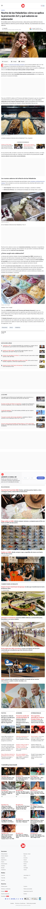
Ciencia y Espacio (4, 855)
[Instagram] (7, 898)
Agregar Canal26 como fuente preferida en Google (37, 29)
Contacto (25, 886)
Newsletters (5, 896)
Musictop (3, 880)
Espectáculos (3, 859)
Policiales (3, 865)
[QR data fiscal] (40, 899)
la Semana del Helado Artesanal (17, 64)
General (3, 10)
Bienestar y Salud (27, 853)
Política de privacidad (28, 888)
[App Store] (27, 899)
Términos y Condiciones (20, 903)
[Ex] (9, 898)
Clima (25, 855)
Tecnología (26, 867)
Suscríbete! (40, 477)
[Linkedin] (14, 898)
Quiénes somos (4, 886)
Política (3, 713)
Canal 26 (5, 28)
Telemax (25, 877)
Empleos (25, 893)
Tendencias (3, 869)
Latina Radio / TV (27, 875)
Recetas (2, 867)
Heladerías (17, 327)
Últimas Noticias (4, 853)
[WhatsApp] (18, 898)
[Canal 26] (23, 845)
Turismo (25, 869)
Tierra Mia (3, 877)
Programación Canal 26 (28, 891)
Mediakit (4, 891)
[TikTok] (16, 898)
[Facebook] (5, 898)
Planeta (25, 863)
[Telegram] (20, 898)
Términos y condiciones (5, 888)
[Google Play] (34, 899)
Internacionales (36, 713)
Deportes (3, 857)
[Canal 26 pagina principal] (23, 7)
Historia (2, 861)
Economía (19, 713)
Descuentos (4, 327)
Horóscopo (26, 861)
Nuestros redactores (5, 893)
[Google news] (22, 898)
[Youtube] (12, 898)
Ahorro (11, 327)
